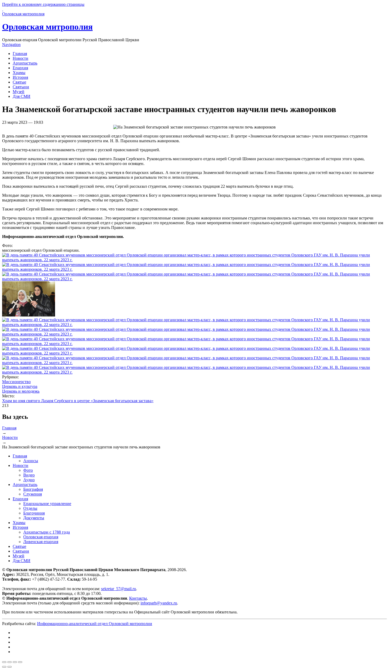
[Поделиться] (9, 662)
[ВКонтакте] (14, 632)
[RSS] (14, 651)
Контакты (138, 598)
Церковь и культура (19, 386)
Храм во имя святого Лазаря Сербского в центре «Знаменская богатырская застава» (77, 400)
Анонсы (30, 460)
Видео (29, 475)
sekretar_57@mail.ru (118, 588)
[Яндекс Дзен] (14, 642)
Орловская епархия (40, 537)
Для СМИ (21, 96)
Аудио (29, 480)
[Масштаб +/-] (20, 662)
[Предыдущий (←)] (4, 667)
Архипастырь (25, 63)
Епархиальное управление (47, 503)
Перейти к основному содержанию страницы (43, 4)
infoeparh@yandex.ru (159, 603)
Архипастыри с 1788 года (46, 532)
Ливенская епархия (40, 541)
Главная (20, 53)
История (20, 77)
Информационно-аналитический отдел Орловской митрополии (94, 623)
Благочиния (34, 513)
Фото (28, 470)
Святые (19, 82)
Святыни (21, 87)
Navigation (11, 44)
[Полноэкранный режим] (15, 662)
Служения (32, 494)
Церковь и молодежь (20, 391)
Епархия (20, 68)
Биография (33, 489)
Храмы (19, 72)
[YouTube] (14, 647)
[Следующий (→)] (9, 667)
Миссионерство (16, 381)
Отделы (30, 508)
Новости (20, 58)
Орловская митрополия (47, 26)
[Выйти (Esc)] (4, 662)
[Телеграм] (14, 637)
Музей (18, 91)
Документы (33, 518)
